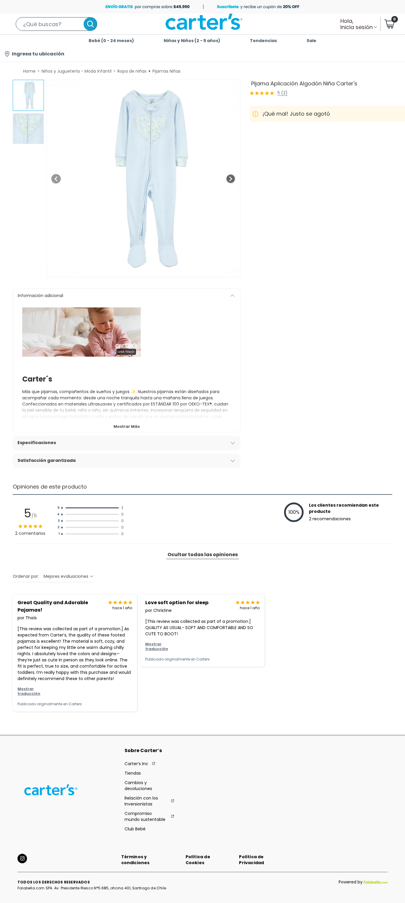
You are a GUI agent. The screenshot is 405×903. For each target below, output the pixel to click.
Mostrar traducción (28, 691)
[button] (56, 24)
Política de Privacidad (251, 860)
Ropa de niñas (131, 71)
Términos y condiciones (135, 860)
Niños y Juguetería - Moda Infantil (76, 71)
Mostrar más (127, 426)
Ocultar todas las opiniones (203, 554)
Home (29, 71)
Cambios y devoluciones (138, 786)
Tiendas (133, 773)
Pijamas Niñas (166, 71)
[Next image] (230, 179)
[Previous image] (56, 179)
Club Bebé (135, 829)
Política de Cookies (198, 860)
